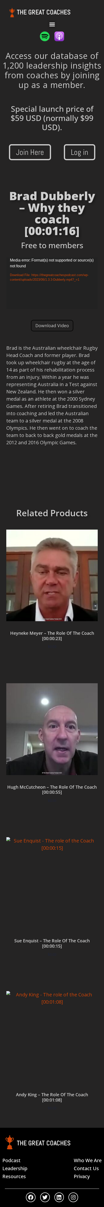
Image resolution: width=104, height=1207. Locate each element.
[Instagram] (73, 1197)
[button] (52, 24)
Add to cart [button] (52, 661)
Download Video (52, 325)
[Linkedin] (59, 1197)
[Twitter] (45, 1197)
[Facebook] (31, 1197)
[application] (52, 283)
